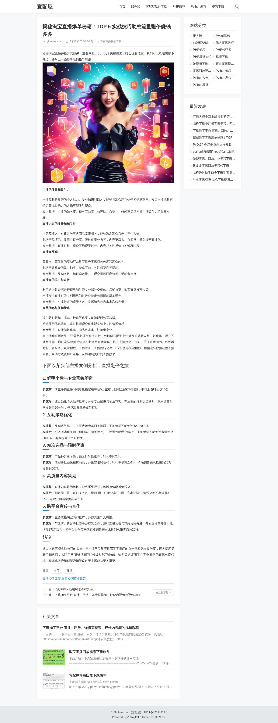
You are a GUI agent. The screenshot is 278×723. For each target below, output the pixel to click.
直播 (69, 570)
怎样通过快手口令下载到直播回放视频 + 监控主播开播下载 (232, 172)
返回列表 (162, 592)
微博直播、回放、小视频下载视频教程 (218, 158)
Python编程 (198, 6)
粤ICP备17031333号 (155, 712)
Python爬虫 (223, 77)
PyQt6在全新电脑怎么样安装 (74, 589)
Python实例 (200, 77)
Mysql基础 (223, 35)
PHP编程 (179, 6)
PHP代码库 (223, 49)
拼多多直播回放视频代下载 (211, 165)
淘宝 (57, 570)
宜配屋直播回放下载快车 (87, 675)
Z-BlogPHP (133, 716)
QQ (51, 578)
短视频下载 (200, 63)
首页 (122, 6)
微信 (58, 578)
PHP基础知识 (202, 56)
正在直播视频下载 (110, 41)
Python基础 (200, 84)
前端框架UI (200, 42)
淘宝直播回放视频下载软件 (89, 652)
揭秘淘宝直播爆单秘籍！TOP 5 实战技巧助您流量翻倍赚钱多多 (235, 137)
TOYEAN (160, 716)
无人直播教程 (225, 42)
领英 (83, 578)
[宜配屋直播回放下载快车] (54, 681)
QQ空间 (73, 578)
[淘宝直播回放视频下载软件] (54, 657)
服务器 (135, 6)
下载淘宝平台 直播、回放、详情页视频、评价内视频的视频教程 (97, 594)
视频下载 (218, 6)
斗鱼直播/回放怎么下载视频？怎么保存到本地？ (225, 179)
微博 (46, 578)
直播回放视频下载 (205, 70)
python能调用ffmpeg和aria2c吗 (214, 151)
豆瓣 (64, 578)
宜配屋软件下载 (156, 6)
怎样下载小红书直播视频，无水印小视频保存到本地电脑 (231, 123)
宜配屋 (45, 6)
